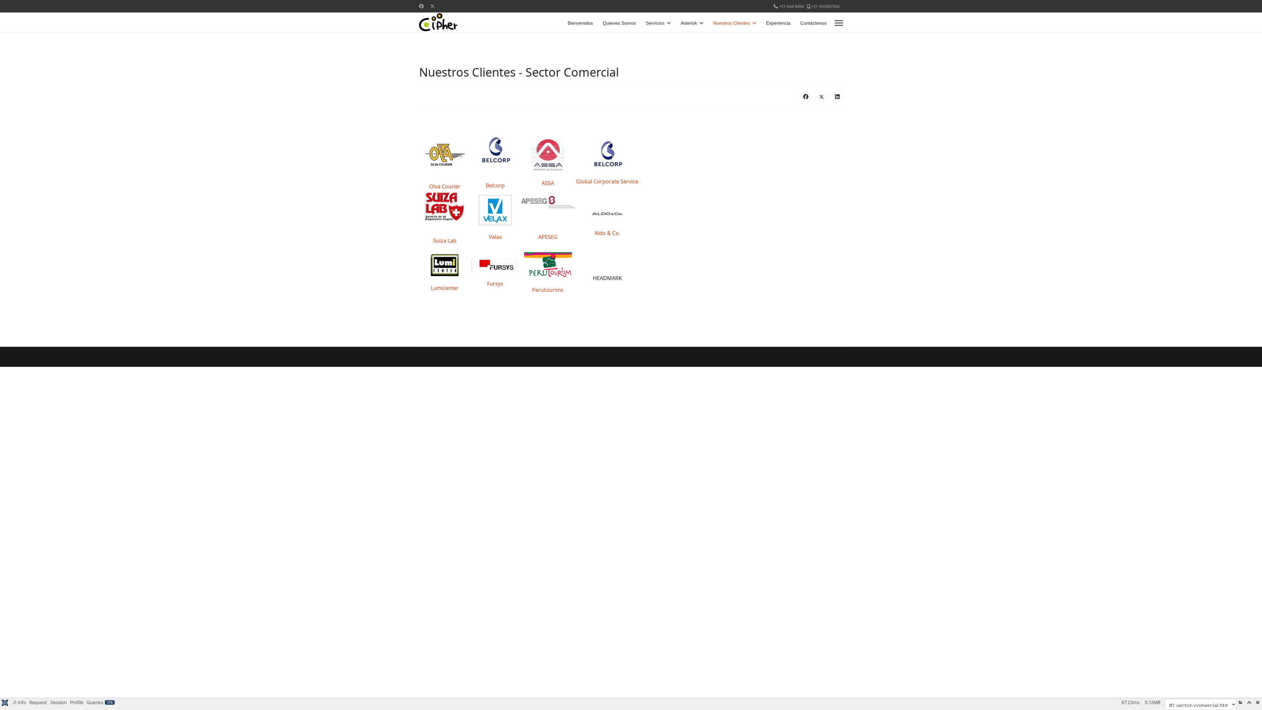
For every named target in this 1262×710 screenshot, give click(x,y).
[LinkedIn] (837, 96)
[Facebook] (421, 6)
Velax (495, 237)
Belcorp (495, 185)
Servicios (655, 23)
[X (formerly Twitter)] (821, 96)
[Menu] (839, 23)
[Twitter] (432, 6)
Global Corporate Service (607, 181)
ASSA (548, 183)
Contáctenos (813, 23)
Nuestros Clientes (731, 23)
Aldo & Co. (607, 233)
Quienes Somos (619, 23)
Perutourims (548, 290)
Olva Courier (444, 186)
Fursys (495, 283)
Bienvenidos (580, 23)
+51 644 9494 (791, 6)
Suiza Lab (444, 240)
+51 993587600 (825, 6)
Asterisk (689, 23)
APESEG (548, 237)
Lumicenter (445, 288)
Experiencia (778, 23)
